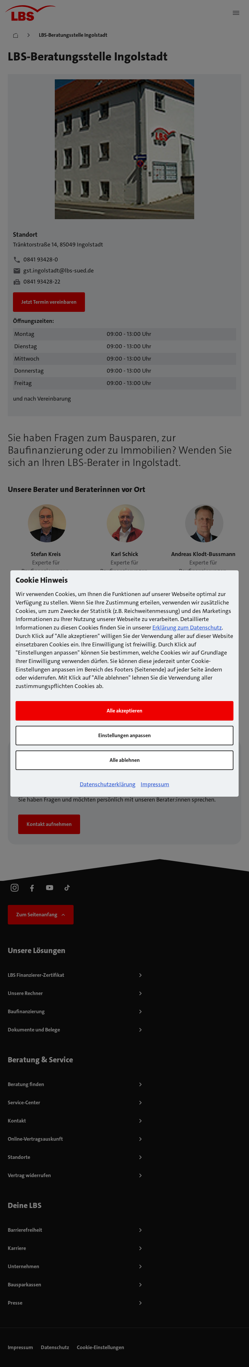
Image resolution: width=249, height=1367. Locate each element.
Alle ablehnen (125, 760)
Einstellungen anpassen (124, 735)
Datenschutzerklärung (108, 784)
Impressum (155, 784)
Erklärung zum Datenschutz (187, 627)
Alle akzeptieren (124, 710)
